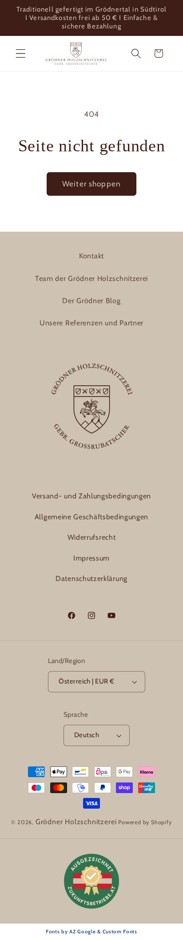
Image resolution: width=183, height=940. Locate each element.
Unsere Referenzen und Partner (91, 323)
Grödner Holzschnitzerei (76, 822)
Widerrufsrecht (92, 537)
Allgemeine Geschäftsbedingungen (91, 517)
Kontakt (91, 256)
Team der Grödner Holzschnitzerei (91, 278)
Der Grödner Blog (91, 300)
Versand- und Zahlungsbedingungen (91, 496)
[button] (20, 53)
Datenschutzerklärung (91, 578)
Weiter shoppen (91, 183)
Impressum (91, 558)
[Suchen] (136, 53)
